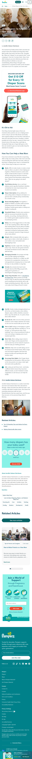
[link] (16, 96)
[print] (9, 41)
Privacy (3, 699)
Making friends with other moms (12, 429)
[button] (16, 407)
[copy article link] (12, 41)
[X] (6, 41)
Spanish (14, 724)
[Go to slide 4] (14, 569)
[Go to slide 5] (16, 569)
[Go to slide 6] (17, 569)
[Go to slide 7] (18, 569)
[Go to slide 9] (21, 569)
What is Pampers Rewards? (16, 612)
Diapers (4, 674)
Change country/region (8, 727)
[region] (16, 408)
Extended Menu (17, 743)
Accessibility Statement (7, 704)
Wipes (3, 677)
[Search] (26, 2)
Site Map (4, 716)
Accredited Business (7, 722)
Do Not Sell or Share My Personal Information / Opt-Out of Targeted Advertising (15, 731)
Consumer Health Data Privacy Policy (11, 702)
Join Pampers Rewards (7, 682)
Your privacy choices (7, 711)
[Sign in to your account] (22, 2)
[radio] (5, 453)
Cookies (4, 714)
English (9, 724)
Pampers (4, 671)
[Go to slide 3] (13, 569)
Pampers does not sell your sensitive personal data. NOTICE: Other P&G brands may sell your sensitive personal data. (14, 736)
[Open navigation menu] (29, 2)
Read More (4, 489)
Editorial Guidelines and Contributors (11, 694)
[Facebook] (3, 41)
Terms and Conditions (7, 696)
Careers (4, 691)
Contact (4, 686)
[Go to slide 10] (22, 569)
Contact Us (4, 688)
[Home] (4, 2)
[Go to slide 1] (10, 569)
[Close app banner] (30, 753)
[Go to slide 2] (12, 569)
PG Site (3, 719)
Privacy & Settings (6, 708)
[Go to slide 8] (19, 569)
